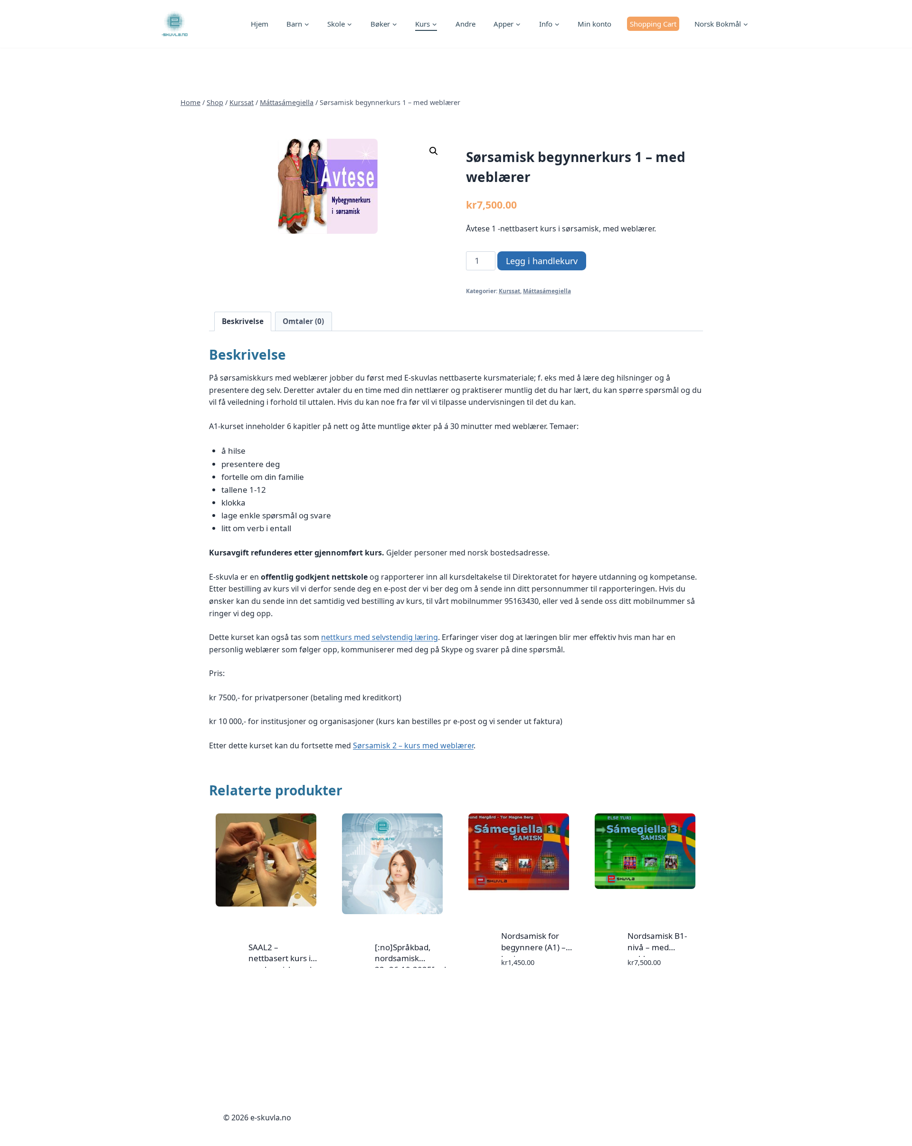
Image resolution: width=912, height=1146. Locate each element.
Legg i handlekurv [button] (516, 989)
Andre (465, 24)
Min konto (594, 24)
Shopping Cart (653, 24)
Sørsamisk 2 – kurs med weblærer (413, 745)
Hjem (259, 24)
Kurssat (509, 291)
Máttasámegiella (547, 291)
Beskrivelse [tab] (243, 321)
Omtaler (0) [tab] (303, 321)
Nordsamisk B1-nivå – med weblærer (657, 947)
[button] (433, 151)
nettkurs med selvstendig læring (379, 637)
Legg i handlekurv (542, 261)
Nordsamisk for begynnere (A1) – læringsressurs (533, 947)
